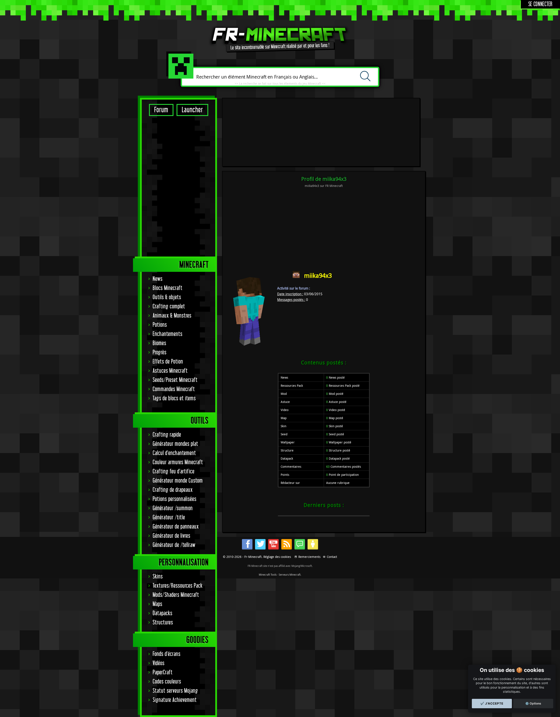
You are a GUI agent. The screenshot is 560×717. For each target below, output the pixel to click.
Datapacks (162, 613)
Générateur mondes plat (175, 444)
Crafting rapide (167, 435)
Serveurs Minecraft (290, 574)
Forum (161, 110)
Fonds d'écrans (166, 654)
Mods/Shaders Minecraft (176, 595)
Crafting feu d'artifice (173, 471)
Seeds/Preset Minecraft (175, 380)
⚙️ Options (533, 703)
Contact (332, 557)
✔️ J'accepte (491, 703)
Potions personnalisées (174, 499)
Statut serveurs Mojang (175, 691)
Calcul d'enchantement (174, 453)
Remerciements (309, 557)
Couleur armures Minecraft (178, 462)
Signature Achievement (175, 700)
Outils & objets (167, 297)
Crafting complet (169, 306)
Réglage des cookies (277, 557)
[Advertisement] (178, 186)
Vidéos (158, 663)
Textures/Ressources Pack (178, 586)
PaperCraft (163, 672)
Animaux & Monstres (172, 316)
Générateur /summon (173, 508)
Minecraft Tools (267, 574)
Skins (158, 576)
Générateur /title (169, 517)
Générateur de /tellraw (174, 545)
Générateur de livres (171, 536)
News (158, 279)
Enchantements (167, 334)
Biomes (159, 343)
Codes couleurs (167, 681)
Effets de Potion (168, 361)
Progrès (159, 352)
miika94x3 (318, 275)
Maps (157, 604)
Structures (163, 622)
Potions (160, 325)
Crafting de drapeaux (173, 490)
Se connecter (540, 4)
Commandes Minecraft (174, 389)
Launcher (192, 110)
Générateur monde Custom (178, 481)
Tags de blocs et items (174, 398)
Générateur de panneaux (176, 527)
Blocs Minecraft (167, 288)
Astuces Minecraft (170, 371)
